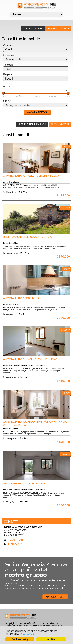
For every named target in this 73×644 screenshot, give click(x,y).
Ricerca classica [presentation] (58, 28)
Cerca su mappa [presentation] (33, 28)
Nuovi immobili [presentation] (60, 124)
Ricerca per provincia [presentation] (32, 124)
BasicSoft (30, 623)
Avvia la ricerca (37, 112)
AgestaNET (36, 626)
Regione (7, 74)
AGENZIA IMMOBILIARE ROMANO (23, 527)
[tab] (58, 28)
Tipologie (8, 64)
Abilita (51, 639)
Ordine (7, 101)
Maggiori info (55, 596)
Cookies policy (20, 639)
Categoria (8, 55)
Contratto (8, 45)
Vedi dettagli (28, 633)
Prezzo (7, 86)
